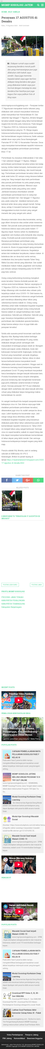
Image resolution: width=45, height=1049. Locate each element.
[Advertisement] (23, 32)
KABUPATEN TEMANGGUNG (13, 604)
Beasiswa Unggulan (35, 1038)
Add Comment (24, 25)
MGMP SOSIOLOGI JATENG (17, 5)
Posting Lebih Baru (10, 585)
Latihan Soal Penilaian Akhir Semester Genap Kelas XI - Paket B (26, 1013)
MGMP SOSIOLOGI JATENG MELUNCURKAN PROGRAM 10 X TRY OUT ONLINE (26, 777)
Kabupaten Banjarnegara (11, 607)
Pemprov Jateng (31, 1035)
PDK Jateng (7, 1038)
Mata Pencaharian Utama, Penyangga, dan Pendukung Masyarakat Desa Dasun (20, 731)
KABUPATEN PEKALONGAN (13, 600)
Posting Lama (37, 585)
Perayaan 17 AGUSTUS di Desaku (11, 508)
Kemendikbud (19, 1038)
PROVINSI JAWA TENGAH (12, 597)
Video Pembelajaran (15, 1035)
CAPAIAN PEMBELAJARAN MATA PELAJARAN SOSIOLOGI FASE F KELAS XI (26, 754)
